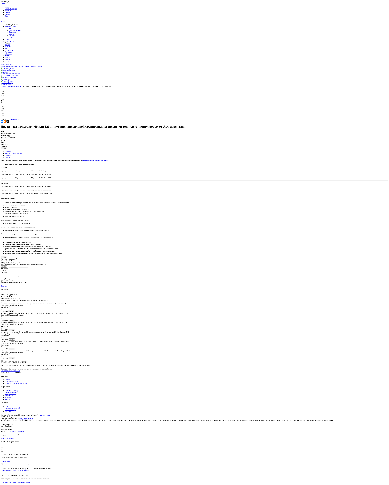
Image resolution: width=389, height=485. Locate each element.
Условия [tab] (8, 152)
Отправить (4, 286)
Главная (3, 86)
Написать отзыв (14, 119)
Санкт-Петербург (11, 9)
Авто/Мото (9, 52)
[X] (7, 121)
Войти (7, 39)
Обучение (8, 54)
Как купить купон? (11, 392)
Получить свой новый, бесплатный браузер (16, 482)
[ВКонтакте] (2, 121)
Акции (10, 86)
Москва (7, 7)
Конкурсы (8, 399)
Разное (7, 61)
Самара (7, 12)
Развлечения (9, 50)
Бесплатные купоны (22, 66)
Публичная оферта (11, 381)
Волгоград (8, 10)
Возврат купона (10, 394)
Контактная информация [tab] (13, 153)
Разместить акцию (36, 66)
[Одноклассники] (5, 121)
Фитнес (7, 56)
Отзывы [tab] (7, 157)
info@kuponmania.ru (26, 419)
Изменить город (10, 26)
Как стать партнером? (12, 408)
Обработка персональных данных (16, 383)
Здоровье (8, 46)
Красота (7, 45)
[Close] (1, 302)
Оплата (7, 380)
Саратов (8, 14)
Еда (6, 48)
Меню (3, 21)
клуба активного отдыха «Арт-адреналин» (95, 160)
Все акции (8, 411)
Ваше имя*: (5, 268)
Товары (7, 59)
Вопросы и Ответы (11, 390)
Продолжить (5, 461)
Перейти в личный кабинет (10, 371)
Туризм (7, 57)
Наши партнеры (10, 410)
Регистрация (9, 41)
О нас (7, 406)
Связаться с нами (44, 415)
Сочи (7, 16)
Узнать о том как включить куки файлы (14, 470)
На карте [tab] (8, 155)
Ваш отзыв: (5, 272)
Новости (8, 397)
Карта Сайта (9, 395)
